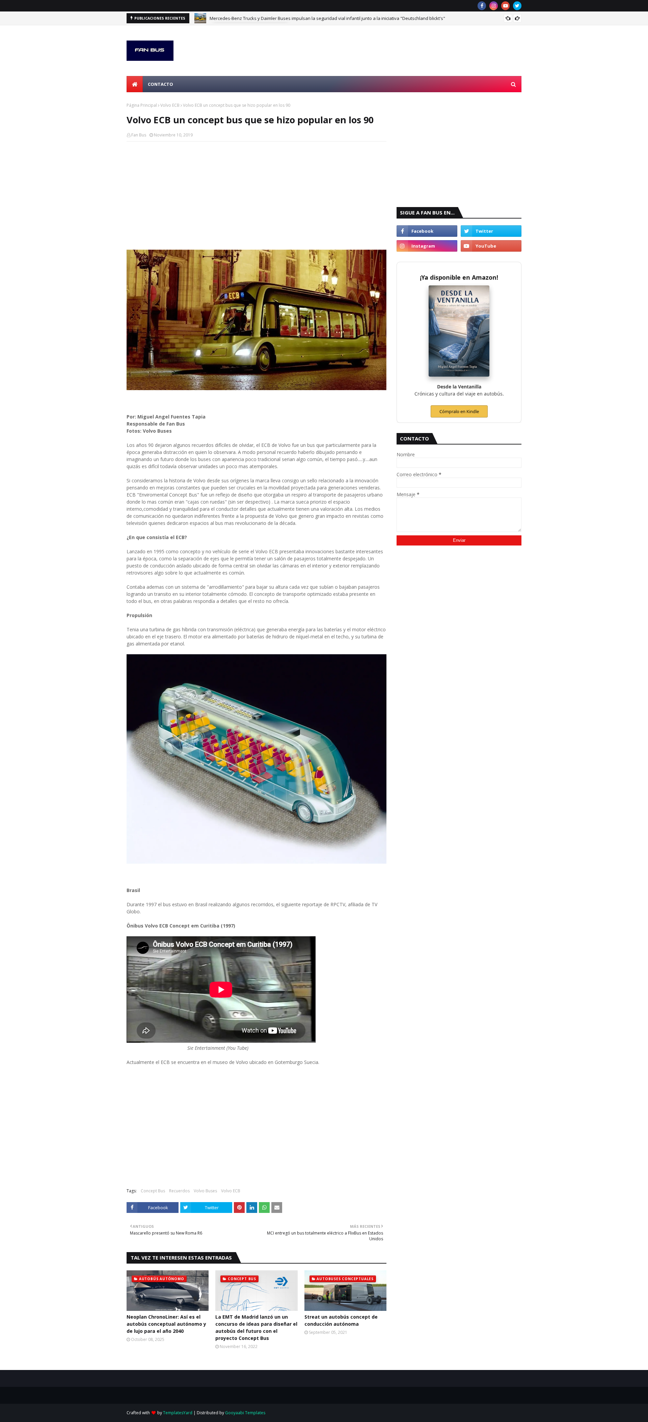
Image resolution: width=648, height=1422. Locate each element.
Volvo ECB (170, 105)
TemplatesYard (177, 1413)
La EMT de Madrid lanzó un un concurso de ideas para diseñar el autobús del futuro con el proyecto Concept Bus (256, 1327)
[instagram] (493, 5)
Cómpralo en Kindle (459, 411)
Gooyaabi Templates (245, 1413)
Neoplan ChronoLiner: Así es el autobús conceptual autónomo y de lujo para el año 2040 (166, 1324)
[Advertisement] (256, 195)
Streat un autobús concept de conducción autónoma (341, 1320)
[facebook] (482, 5)
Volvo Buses (205, 1191)
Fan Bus (138, 135)
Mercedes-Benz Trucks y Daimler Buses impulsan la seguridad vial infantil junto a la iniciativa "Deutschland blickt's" (327, 18)
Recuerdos (179, 1191)
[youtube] (505, 5)
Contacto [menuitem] (160, 84)
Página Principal (142, 105)
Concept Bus (153, 1191)
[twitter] (517, 5)
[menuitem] (135, 84)
